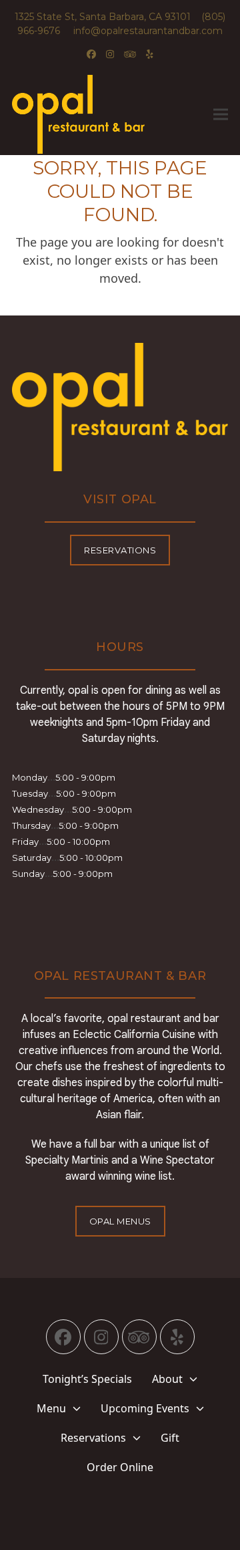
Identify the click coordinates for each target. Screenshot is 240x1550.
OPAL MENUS (120, 1221)
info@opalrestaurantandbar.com (143, 31)
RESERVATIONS (120, 550)
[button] (220, 114)
